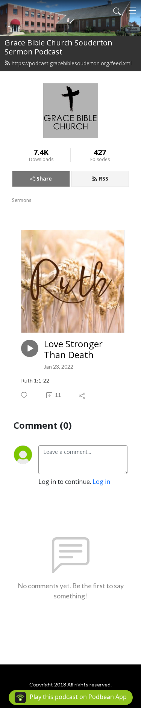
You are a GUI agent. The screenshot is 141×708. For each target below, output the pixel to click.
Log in (101, 482)
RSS (103, 178)
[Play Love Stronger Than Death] (29, 348)
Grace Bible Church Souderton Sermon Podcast (58, 47)
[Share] (82, 395)
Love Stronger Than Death (73, 349)
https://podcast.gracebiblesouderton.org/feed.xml (72, 63)
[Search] (117, 10)
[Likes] (24, 395)
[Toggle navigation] (132, 10)
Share (44, 178)
